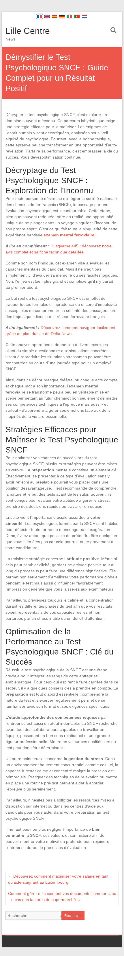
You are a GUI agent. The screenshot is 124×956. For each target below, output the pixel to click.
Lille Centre (27, 31)
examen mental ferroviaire (69, 235)
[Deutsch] (62, 16)
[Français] (39, 16)
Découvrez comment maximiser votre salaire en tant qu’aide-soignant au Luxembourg (58, 879)
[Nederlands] (84, 16)
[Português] (77, 16)
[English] (47, 16)
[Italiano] (69, 16)
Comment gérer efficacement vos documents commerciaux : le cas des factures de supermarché (62, 896)
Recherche (73, 916)
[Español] (54, 16)
